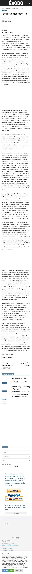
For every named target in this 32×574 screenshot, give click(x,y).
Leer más (5, 570)
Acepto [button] (11, 570)
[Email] (21, 24)
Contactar (16, 513)
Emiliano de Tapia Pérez (17, 391)
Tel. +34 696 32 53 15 (8, 543)
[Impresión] (25, 24)
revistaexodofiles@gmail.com (10, 545)
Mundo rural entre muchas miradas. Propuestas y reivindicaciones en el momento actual (20, 388)
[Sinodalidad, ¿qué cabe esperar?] (6, 397)
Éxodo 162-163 (8, 21)
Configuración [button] (19, 570)
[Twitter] (18, 24)
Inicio (3, 8)
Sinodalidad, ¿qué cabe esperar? (19, 394)
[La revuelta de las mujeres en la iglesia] (6, 381)
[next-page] (5, 403)
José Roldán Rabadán (8, 32)
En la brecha (7, 8)
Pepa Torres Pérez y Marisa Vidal (19, 381)
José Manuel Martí (15, 396)
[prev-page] (2, 403)
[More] (28, 24)
